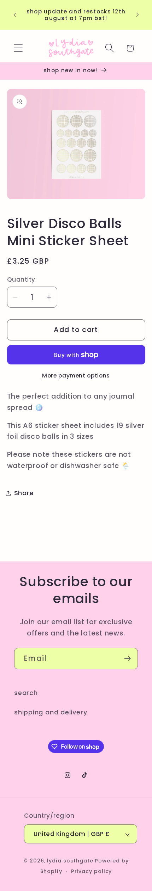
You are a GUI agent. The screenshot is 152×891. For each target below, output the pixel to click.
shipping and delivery (50, 712)
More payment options (76, 375)
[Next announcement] (137, 15)
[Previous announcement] (15, 15)
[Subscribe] (127, 658)
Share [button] (24, 492)
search (26, 692)
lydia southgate (70, 860)
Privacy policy (91, 871)
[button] (18, 48)
